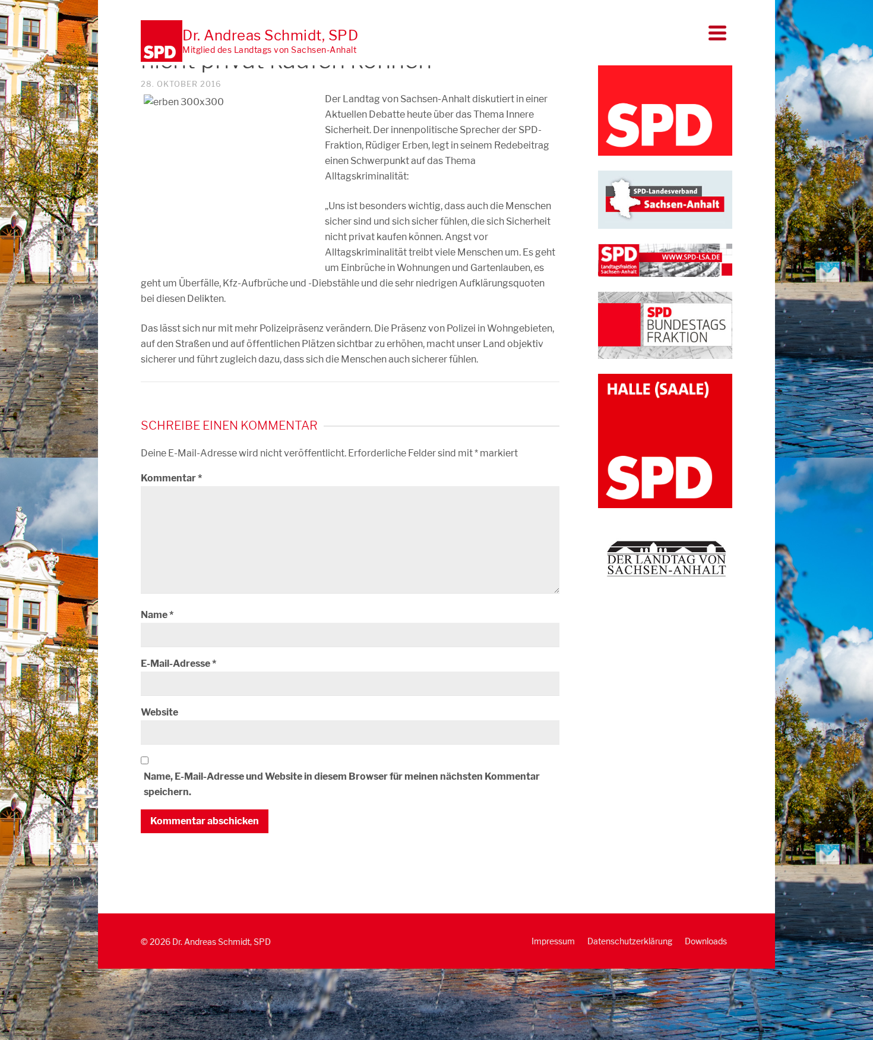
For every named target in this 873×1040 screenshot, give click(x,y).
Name (157, 614)
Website (159, 712)
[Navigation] (717, 32)
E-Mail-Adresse (178, 663)
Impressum (553, 941)
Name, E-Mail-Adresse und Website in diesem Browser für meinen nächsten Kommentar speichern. (342, 784)
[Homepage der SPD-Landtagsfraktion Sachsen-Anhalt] (665, 259)
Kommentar (171, 478)
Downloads (706, 941)
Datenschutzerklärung (629, 941)
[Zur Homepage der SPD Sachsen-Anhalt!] (665, 198)
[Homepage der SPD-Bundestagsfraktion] (665, 324)
